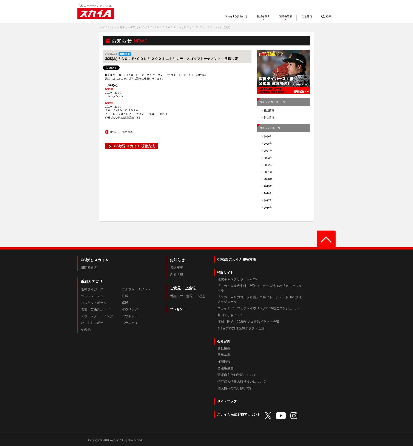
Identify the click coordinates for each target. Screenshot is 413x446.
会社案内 (223, 341)
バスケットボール (94, 302)
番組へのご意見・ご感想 (188, 296)
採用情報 (223, 361)
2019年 (268, 186)
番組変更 (269, 110)
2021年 (268, 172)
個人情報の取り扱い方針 (235, 388)
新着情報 (269, 117)
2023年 (268, 157)
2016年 (268, 207)
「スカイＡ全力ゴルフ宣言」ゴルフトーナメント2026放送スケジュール (259, 299)
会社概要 (223, 348)
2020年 (268, 179)
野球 (125, 296)
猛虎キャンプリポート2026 (237, 279)
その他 (86, 329)
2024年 (268, 150)
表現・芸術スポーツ (95, 309)
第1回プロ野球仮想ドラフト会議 (240, 328)
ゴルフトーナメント (136, 289)
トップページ (106, 27)
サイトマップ (227, 401)
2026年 (268, 136)
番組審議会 (225, 368)
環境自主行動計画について (236, 375)
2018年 (268, 193)
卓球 (125, 302)
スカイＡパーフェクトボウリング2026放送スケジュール (258, 308)
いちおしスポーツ (94, 322)
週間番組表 (89, 268)
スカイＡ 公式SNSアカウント (238, 414)
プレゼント (178, 309)
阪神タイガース (92, 289)
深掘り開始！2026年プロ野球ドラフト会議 (248, 321)
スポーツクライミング (97, 316)
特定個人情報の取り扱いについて (241, 381)
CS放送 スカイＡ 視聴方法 (236, 259)
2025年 (268, 143)
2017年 (268, 200)
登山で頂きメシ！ (230, 315)
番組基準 (223, 355)
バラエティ (130, 322)
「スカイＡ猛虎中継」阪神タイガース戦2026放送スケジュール (259, 288)
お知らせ (122, 27)
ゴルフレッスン (92, 296)
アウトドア (130, 316)
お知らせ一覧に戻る (121, 132)
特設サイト (225, 272)
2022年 (268, 165)
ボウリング (130, 309)
